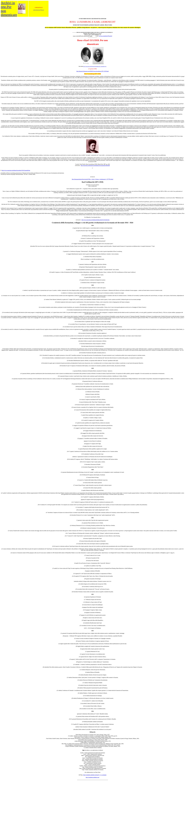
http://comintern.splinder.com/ (92, 777)
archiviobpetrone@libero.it (38, 9)
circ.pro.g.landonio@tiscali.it (105, 36)
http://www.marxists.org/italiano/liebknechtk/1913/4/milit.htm (95, 219)
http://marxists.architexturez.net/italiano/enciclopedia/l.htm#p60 (95, 165)
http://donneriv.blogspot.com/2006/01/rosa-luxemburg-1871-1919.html (92, 71)
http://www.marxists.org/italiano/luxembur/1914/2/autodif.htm (16, 170)
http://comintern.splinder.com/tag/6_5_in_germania (94, 775)
